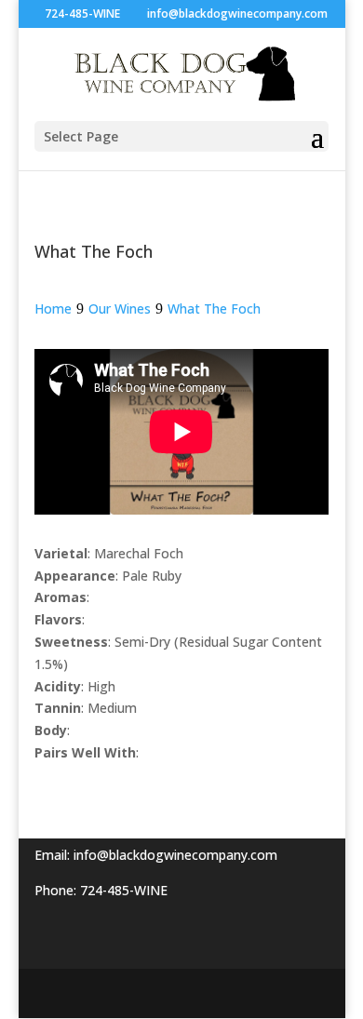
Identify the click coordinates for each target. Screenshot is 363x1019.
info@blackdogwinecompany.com (175, 855)
